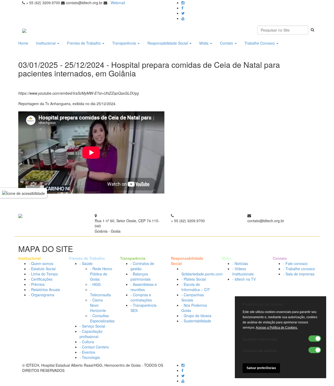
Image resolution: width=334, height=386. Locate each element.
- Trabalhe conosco (299, 268)
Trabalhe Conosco (260, 43)
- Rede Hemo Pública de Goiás (101, 274)
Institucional (46, 43)
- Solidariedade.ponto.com (202, 271)
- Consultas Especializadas (102, 318)
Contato (227, 43)
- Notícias (240, 263)
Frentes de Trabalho (84, 43)
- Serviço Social (92, 326)
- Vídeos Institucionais (243, 271)
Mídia (204, 43)
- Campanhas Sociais (192, 297)
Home (23, 43)
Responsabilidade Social (168, 43)
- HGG (95, 284)
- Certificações (40, 279)
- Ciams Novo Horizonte (98, 305)
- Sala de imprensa (298, 273)
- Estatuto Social (42, 268)
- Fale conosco (295, 263)
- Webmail (116, 2)
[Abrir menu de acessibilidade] (23, 193)
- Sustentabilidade (196, 320)
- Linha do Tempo (43, 273)
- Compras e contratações (141, 297)
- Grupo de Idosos (196, 315)
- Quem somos (41, 263)
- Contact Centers (94, 346)
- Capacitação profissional (91, 334)
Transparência (124, 43)
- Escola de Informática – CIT (195, 287)
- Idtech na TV (244, 279)
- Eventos (87, 352)
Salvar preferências (261, 368)
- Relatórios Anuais (44, 289)
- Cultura (87, 341)
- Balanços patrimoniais (140, 276)
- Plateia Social (193, 279)
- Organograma (41, 294)
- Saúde (86, 263)
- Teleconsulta (100, 292)
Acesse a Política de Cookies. (277, 327)
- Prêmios (37, 284)
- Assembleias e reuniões (143, 287)
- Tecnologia (90, 357)
